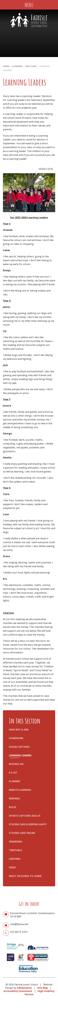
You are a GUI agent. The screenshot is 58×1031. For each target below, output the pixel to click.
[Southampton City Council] (38, 950)
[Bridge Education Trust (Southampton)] (15, 950)
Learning (17, 66)
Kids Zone (30, 66)
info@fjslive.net (19, 924)
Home (6, 66)
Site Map (42, 987)
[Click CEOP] (37, 961)
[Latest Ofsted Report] (10, 961)
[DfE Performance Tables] (28, 972)
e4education (24, 987)
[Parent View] (20, 961)
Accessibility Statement (18, 991)
